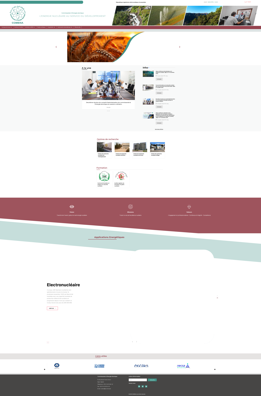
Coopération (51, 27)
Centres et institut (18, 27)
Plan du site (77, 27)
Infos (166, 76)
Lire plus (108, 107)
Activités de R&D (29, 27)
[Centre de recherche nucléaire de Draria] (139, 147)
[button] (56, 47)
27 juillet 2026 (160, 89)
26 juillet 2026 (160, 103)
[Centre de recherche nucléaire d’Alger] (157, 147)
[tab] (217, 295)
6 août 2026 (160, 75)
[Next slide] (137, 342)
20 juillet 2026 (160, 119)
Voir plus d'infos (159, 129)
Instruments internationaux (64, 27)
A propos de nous (6, 27)
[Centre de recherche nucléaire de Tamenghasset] (104, 147)
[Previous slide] (132, 342)
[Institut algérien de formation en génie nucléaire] (121, 176)
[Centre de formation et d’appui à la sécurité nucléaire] (104, 176)
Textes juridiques (41, 27)
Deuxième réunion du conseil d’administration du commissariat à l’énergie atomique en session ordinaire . (108, 103)
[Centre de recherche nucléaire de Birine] (122, 147)
